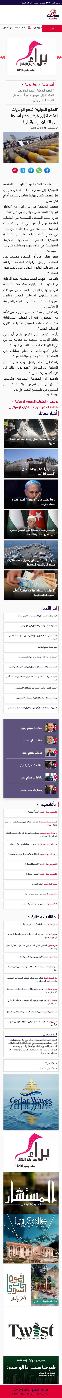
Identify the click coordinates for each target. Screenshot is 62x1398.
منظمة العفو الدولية (45, 407)
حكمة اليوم (52, 1063)
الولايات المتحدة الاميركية (30, 401)
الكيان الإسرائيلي (19, 407)
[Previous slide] (59, 57)
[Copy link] (15, 170)
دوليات (54, 401)
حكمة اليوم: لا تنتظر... (47, 1068)
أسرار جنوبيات (51, 1034)
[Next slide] (2, 57)
